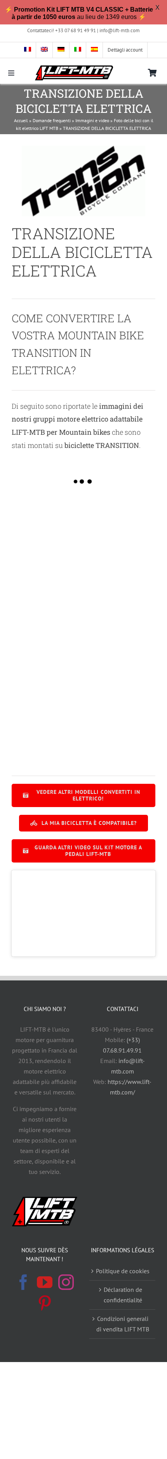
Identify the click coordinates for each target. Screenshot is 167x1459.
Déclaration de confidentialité (123, 1295)
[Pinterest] (44, 1303)
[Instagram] (66, 1282)
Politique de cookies (123, 1271)
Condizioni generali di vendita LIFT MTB (122, 1324)
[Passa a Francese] (27, 50)
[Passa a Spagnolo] (94, 50)
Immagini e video (92, 120)
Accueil (21, 120)
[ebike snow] (48, 574)
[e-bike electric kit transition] (119, 519)
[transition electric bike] (48, 683)
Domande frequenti (52, 120)
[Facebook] (23, 1282)
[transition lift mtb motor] (48, 738)
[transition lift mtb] (48, 519)
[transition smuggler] (119, 738)
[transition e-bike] (48, 628)
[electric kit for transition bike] (119, 574)
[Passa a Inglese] (44, 50)
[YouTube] (44, 1282)
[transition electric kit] (119, 683)
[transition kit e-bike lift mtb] (119, 628)
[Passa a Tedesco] (61, 50)
